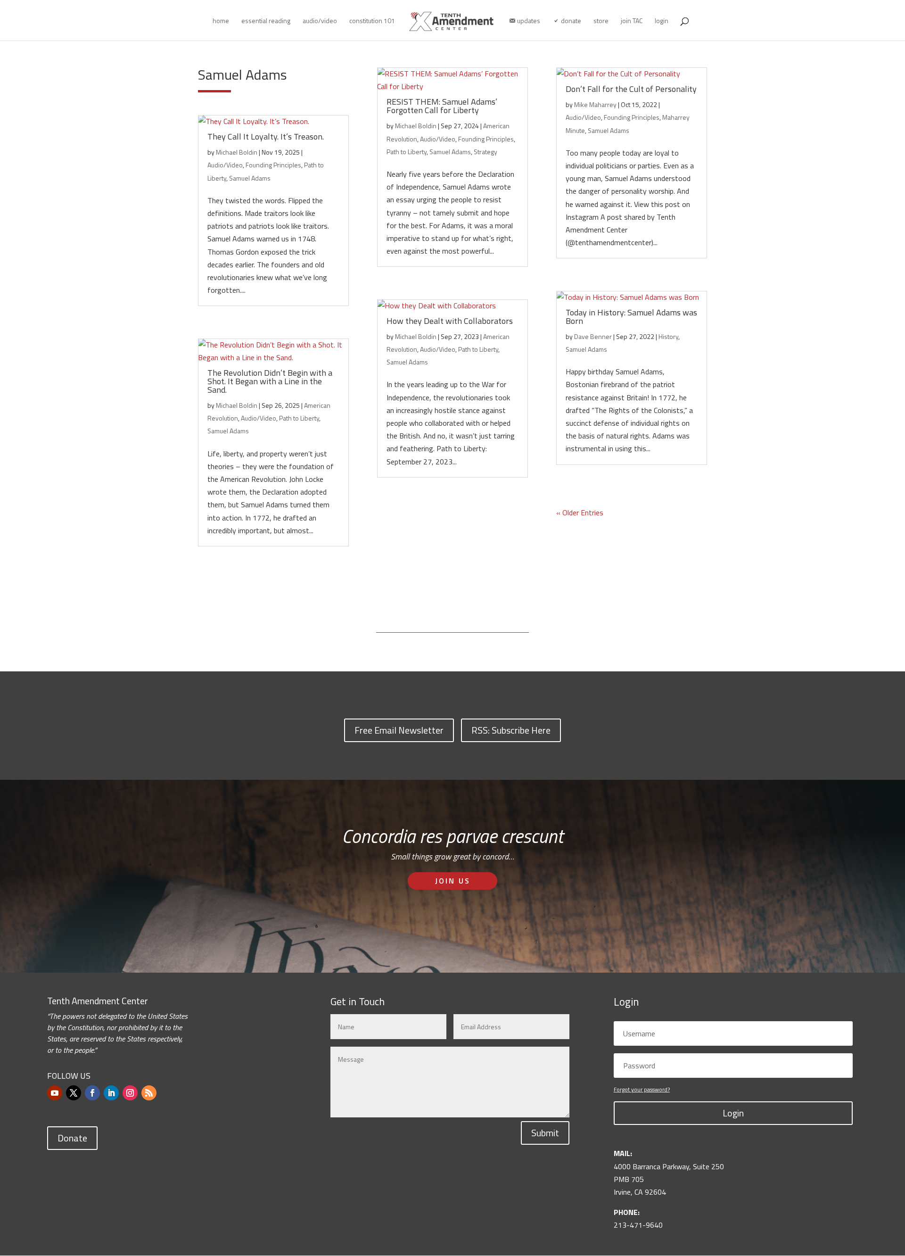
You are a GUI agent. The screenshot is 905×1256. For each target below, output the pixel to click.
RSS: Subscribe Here (511, 730)
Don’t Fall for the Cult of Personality (631, 89)
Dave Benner (593, 336)
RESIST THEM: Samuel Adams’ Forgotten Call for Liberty (442, 105)
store (601, 21)
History (668, 336)
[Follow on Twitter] (73, 1092)
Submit (545, 1132)
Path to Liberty (299, 418)
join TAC (631, 21)
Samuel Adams (250, 178)
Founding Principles (273, 165)
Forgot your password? (642, 1089)
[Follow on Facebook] (92, 1092)
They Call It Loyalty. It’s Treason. (265, 136)
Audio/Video (225, 165)
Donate (72, 1138)
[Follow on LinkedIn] (111, 1092)
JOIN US (452, 880)
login (661, 21)
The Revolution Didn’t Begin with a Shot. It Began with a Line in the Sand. (269, 381)
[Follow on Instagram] (130, 1092)
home (221, 21)
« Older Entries (579, 512)
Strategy (485, 152)
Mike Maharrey (595, 104)
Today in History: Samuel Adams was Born (631, 316)
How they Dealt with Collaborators (450, 320)
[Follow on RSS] (148, 1092)
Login (733, 1113)
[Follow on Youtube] (54, 1092)
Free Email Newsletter (399, 730)
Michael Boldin (236, 152)
